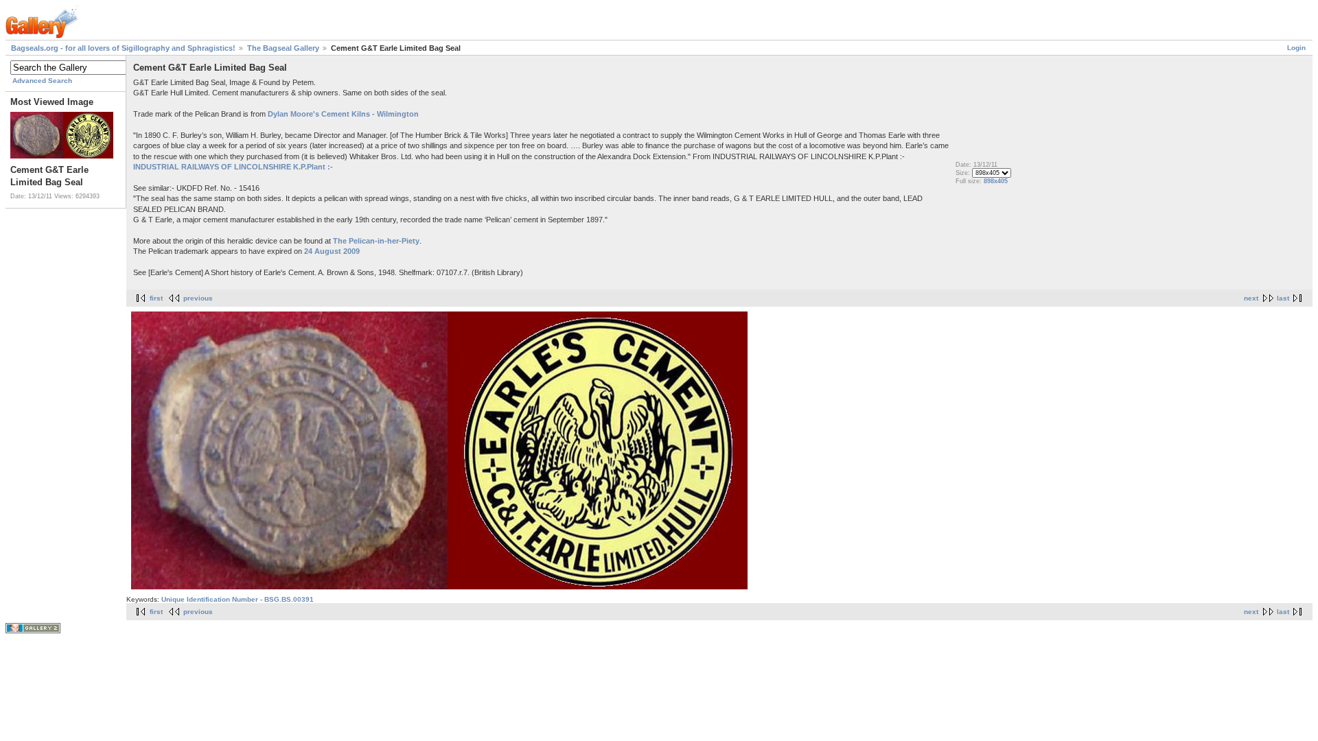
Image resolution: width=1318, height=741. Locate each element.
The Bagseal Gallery (283, 48)
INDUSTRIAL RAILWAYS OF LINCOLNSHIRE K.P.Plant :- (233, 167)
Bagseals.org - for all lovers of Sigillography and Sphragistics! (123, 48)
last (1283, 298)
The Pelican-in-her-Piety (376, 241)
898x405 (996, 181)
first (156, 298)
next (1251, 298)
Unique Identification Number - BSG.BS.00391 (237, 599)
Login (1296, 47)
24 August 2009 (332, 251)
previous (198, 298)
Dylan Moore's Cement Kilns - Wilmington (343, 114)
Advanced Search (42, 80)
